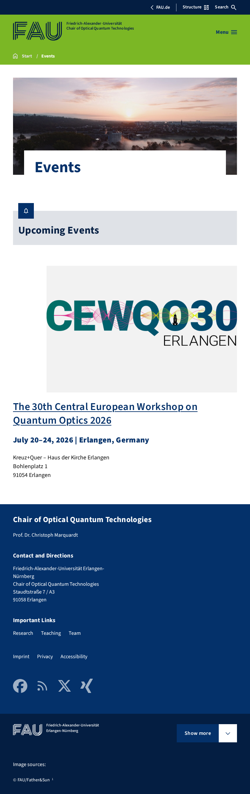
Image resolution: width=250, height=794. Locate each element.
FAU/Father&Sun (34, 780)
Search (222, 7)
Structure (192, 7)
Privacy (45, 656)
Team (75, 633)
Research (23, 633)
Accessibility (74, 656)
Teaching (51, 633)
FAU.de (163, 7)
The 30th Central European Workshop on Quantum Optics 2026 (105, 413)
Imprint (21, 656)
